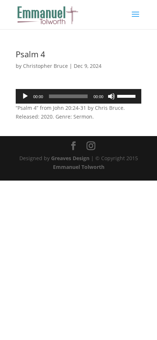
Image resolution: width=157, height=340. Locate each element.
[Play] (25, 96)
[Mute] (111, 96)
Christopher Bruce (45, 65)
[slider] (127, 95)
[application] (78, 96)
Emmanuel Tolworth (78, 166)
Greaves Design (70, 158)
